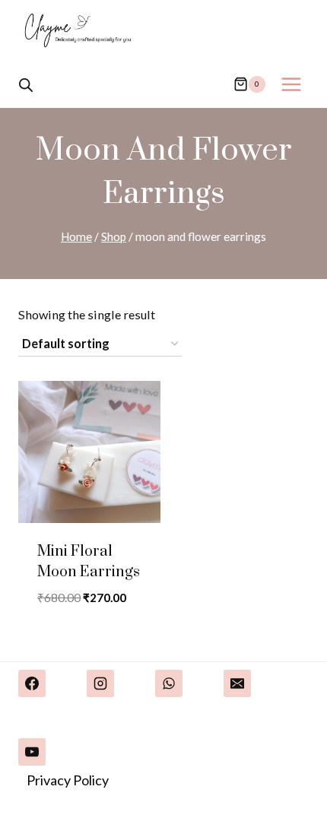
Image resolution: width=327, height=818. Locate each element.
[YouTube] (32, 752)
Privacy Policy (68, 780)
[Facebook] (32, 683)
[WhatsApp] (169, 683)
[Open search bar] (25, 84)
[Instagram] (100, 683)
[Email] (237, 683)
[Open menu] (291, 84)
